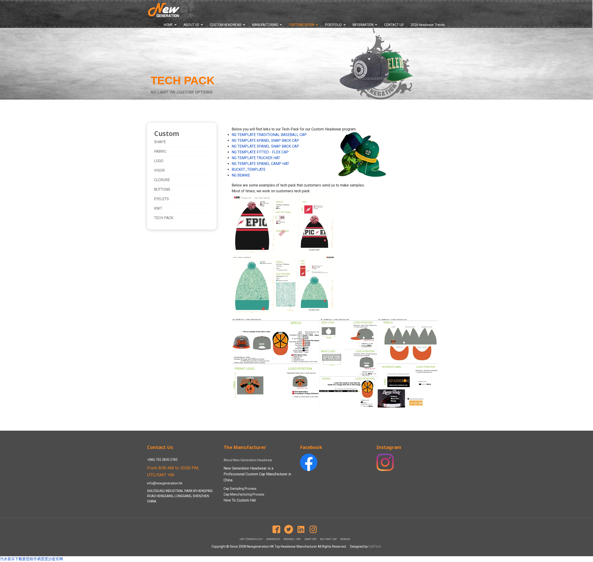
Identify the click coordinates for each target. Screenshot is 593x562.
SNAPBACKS (273, 539)
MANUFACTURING (265, 24)
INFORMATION (363, 24)
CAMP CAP (310, 539)
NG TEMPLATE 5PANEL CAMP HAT (260, 163)
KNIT (158, 208)
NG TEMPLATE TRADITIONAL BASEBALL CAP (269, 135)
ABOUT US (191, 24)
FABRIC (160, 151)
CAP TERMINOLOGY (251, 539)
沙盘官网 (55, 559)
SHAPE (160, 142)
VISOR (159, 170)
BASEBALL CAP (292, 539)
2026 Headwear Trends (428, 24)
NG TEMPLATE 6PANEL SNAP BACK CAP (265, 140)
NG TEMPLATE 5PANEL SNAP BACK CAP (265, 146)
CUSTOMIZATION (301, 24)
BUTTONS (162, 189)
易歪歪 (42, 559)
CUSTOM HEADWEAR (225, 24)
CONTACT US (394, 24)
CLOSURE (162, 180)
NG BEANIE (241, 175)
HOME (168, 24)
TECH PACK (163, 218)
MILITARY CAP (328, 539)
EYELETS (161, 199)
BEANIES (345, 539)
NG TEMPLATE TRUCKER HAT (256, 158)
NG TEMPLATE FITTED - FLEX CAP (260, 152)
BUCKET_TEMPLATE (248, 169)
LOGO (158, 161)
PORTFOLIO (333, 24)
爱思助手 (29, 559)
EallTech (375, 546)
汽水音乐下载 (11, 559)
